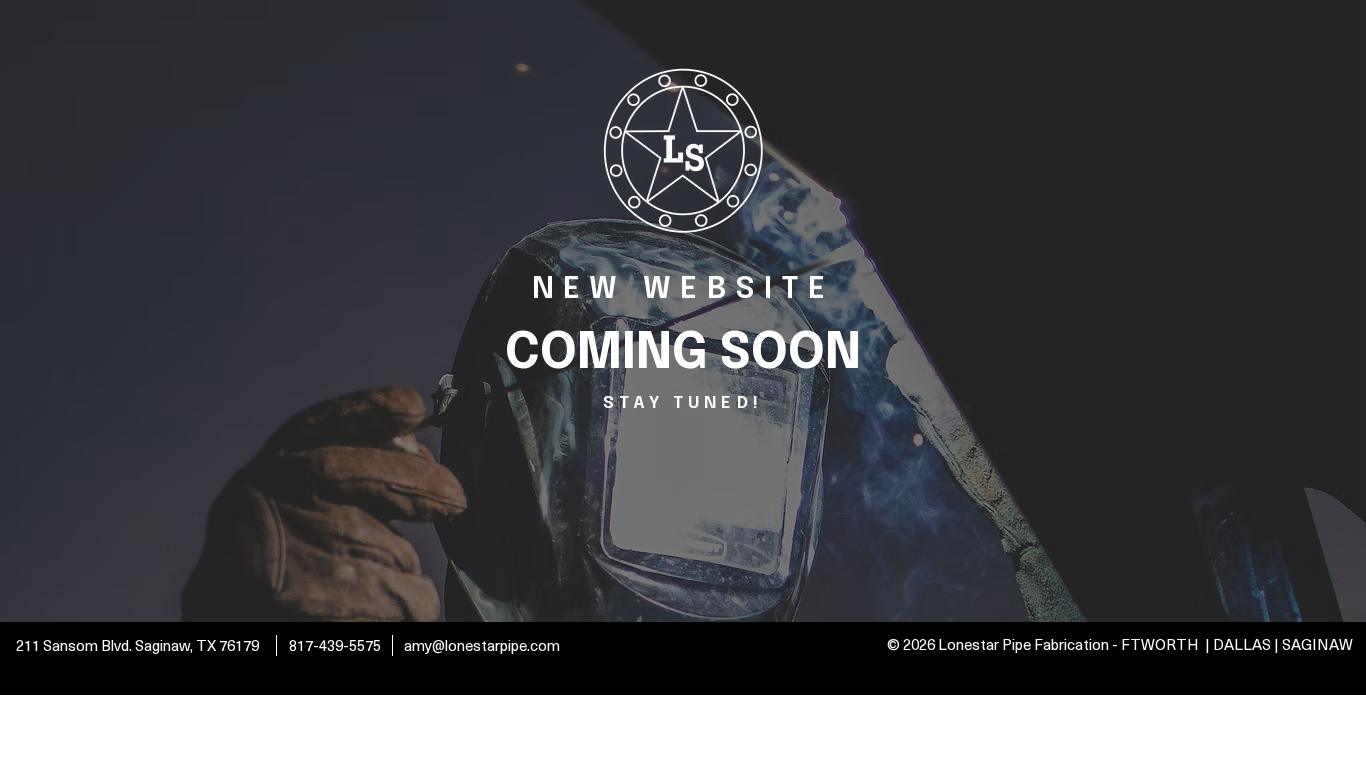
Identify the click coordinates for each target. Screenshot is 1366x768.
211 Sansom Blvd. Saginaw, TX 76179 (139, 645)
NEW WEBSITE (683, 289)
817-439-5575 (335, 645)
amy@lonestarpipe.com (482, 645)
